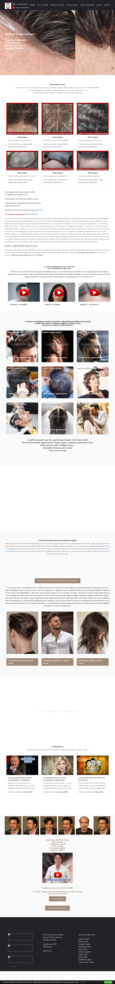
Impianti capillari (57, 5)
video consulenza (32, 214)
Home (33, 5)
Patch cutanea (42, 5)
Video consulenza (87, 5)
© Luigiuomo (12, 966)
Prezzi (99, 5)
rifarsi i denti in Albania (44, 549)
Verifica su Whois (57, 899)
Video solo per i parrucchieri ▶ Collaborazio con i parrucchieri (58, 581)
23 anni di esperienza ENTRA (57, 908)
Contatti (107, 5)
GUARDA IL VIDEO (14, 792)
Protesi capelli (72, 5)
